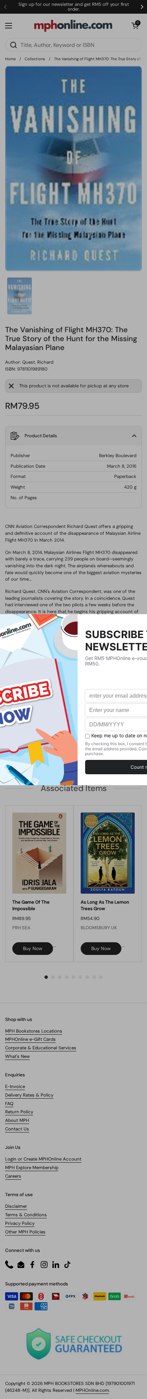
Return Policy (19, 1112)
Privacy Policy (20, 1223)
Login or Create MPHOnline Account (43, 1159)
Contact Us (17, 1129)
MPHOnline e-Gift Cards (30, 1039)
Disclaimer (16, 1206)
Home (10, 58)
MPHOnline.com (92, 1390)
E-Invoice (15, 1086)
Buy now (32, 948)
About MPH (17, 1120)
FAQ (9, 1103)
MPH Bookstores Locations (33, 1031)
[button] (135, 26)
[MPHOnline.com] (73, 26)
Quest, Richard (37, 362)
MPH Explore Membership (31, 1167)
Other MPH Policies (25, 1232)
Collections (35, 58)
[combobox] (73, 45)
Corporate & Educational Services (40, 1048)
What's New (17, 1056)
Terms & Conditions (26, 1215)
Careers (13, 1176)
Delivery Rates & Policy (29, 1095)
